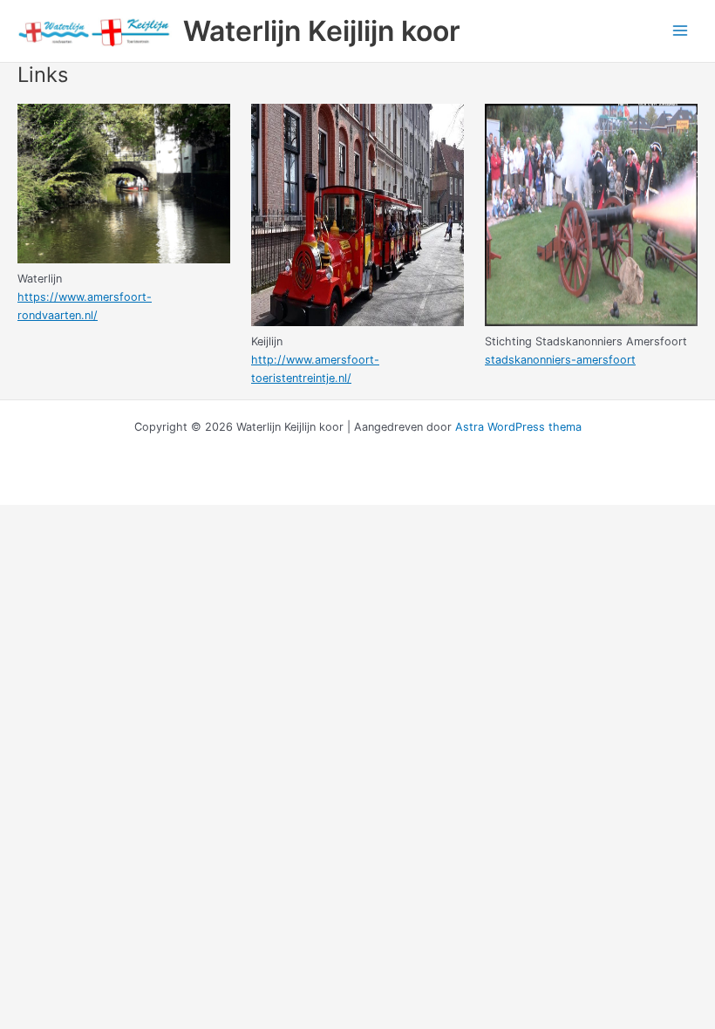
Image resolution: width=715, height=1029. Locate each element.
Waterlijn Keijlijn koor (321, 31)
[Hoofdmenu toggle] (681, 31)
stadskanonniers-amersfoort (560, 359)
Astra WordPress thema (518, 426)
